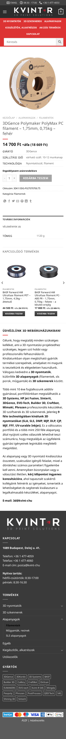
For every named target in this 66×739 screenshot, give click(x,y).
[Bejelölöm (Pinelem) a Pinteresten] (22, 201)
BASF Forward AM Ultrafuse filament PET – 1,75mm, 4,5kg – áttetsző (16, 297)
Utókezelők (10, 657)
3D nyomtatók (12, 21)
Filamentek (46, 117)
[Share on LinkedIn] (26, 201)
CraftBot (32, 682)
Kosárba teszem (35, 178)
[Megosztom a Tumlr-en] (30, 201)
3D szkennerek (33, 21)
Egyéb (7, 643)
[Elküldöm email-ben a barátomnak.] (17, 201)
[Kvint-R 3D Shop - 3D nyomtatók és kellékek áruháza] (33, 11)
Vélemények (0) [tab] (12, 226)
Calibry (21, 682)
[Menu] (5, 11)
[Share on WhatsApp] (4, 201)
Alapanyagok (53, 21)
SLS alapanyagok (16, 635)
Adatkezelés (37, 720)
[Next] (63, 290)
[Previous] (2, 290)
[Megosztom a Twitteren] (13, 201)
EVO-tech (23, 687)
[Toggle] (62, 606)
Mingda (51, 687)
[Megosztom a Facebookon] (9, 201)
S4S (59, 693)
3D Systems (35, 676)
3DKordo (21, 676)
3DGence (8, 676)
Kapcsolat (33, 34)
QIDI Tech (49, 693)
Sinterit (22, 698)
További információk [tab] (16, 219)
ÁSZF (24, 720)
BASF (47, 676)
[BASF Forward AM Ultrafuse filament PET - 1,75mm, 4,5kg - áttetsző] (17, 271)
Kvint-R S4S (37, 687)
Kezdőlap (9, 117)
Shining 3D (9, 698)
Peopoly (8, 693)
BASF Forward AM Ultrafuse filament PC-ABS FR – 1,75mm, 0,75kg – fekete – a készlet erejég (47, 298)
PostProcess (34, 693)
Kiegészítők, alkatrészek (21, 27)
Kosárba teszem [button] (14, 313)
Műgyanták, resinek (18, 630)
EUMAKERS (9, 687)
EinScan (44, 682)
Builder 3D (9, 682)
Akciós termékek (50, 27)
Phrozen (20, 693)
